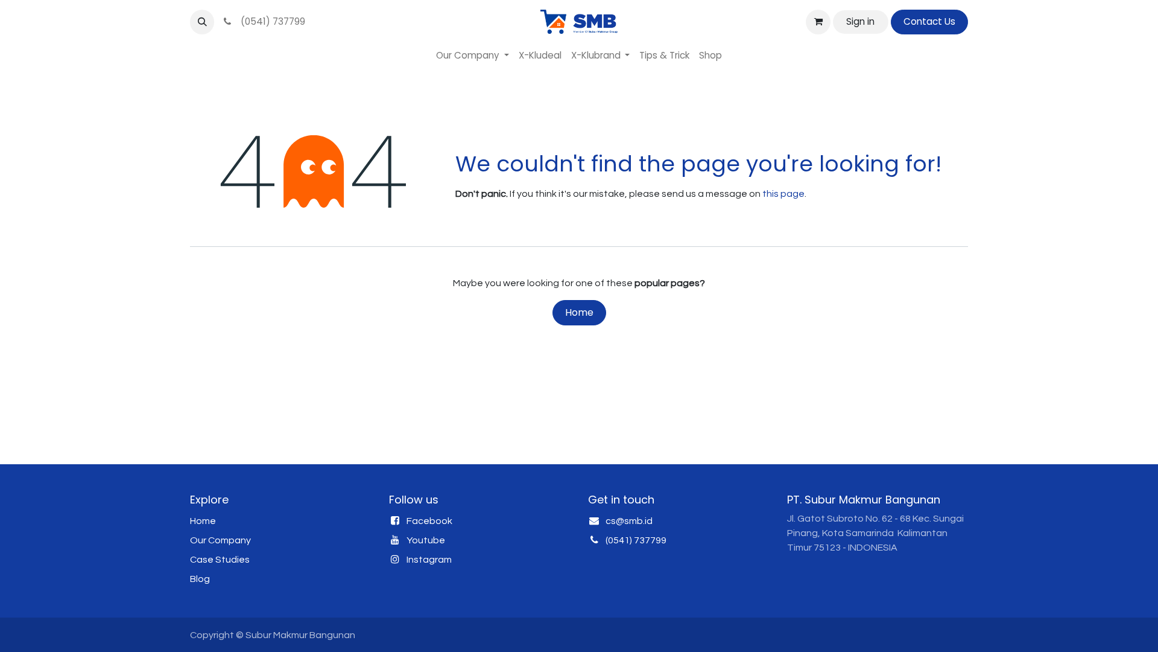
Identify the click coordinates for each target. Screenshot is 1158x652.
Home (579, 312)
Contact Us (929, 21)
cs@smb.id (629, 521)
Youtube (426, 540)
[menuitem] (472, 56)
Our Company (220, 540)
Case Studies (220, 559)
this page (783, 194)
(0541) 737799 (270, 21)
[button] (202, 22)
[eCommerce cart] (818, 22)
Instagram (429, 559)
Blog (200, 579)
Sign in (860, 21)
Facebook (429, 521)
